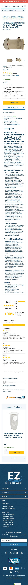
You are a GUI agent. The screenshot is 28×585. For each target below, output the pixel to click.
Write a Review (14, 325)
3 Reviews (15, 73)
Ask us (17, 75)
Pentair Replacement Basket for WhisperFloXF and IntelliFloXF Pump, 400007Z (13, 435)
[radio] (20, 301)
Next (24, 60)
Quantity (5, 82)
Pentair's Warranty (15, 124)
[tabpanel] (14, 433)
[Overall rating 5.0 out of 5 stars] (7, 73)
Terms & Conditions (17, 577)
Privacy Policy (9, 577)
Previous (3, 60)
